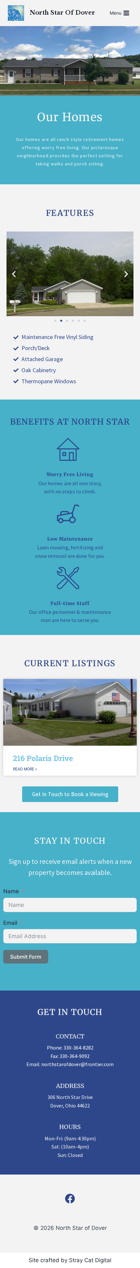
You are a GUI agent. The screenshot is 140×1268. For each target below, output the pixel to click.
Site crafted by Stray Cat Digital (70, 1260)
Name (11, 891)
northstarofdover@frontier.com (77, 1064)
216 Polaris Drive (43, 758)
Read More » (25, 769)
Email (10, 923)
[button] (14, 274)
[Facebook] (70, 1199)
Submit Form (25, 956)
